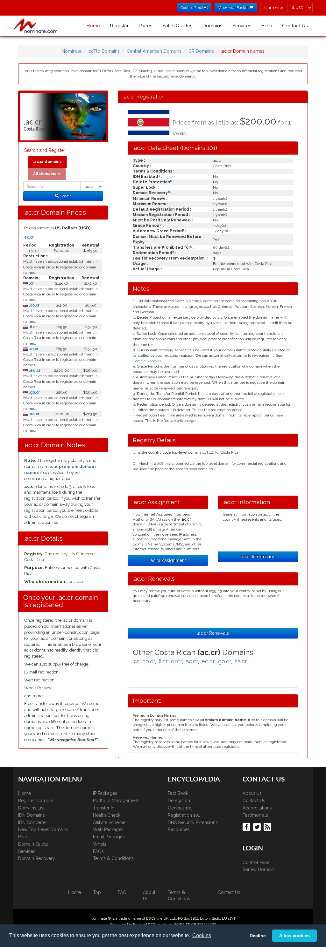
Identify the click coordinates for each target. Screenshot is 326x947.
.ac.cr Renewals (213, 633)
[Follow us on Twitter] (257, 826)
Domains (212, 26)
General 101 (180, 807)
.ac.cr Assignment (168, 560)
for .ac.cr (75, 581)
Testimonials (255, 815)
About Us (252, 793)
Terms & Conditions (113, 858)
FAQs (98, 851)
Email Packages (109, 836)
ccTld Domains (104, 51)
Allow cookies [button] (294, 935)
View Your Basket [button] (234, 7)
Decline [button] (258, 935)
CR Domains (201, 51)
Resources (179, 829)
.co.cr (33, 305)
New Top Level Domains (43, 829)
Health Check (106, 815)
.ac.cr (28, 237)
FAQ (122, 892)
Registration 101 (184, 815)
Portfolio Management (115, 800)
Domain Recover (147, 361)
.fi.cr (32, 327)
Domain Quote (33, 844)
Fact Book (178, 793)
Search (65, 196)
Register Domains (36, 800)
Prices (145, 26)
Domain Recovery (36, 858)
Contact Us (295, 26)
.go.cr (34, 392)
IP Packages (105, 793)
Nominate (72, 51)
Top (97, 892)
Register (119, 26)
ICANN (195, 524)
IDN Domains (31, 815)
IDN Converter (32, 822)
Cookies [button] (201, 935)
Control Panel (257, 862)
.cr (31, 283)
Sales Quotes (177, 26)
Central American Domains (154, 51)
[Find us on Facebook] (247, 826)
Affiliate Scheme (109, 822)
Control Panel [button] (192, 7)
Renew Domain (258, 869)
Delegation (179, 800)
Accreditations (257, 807)
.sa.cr (33, 414)
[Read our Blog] (268, 826)
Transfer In (103, 807)
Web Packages (108, 829)
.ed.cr (34, 370)
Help (266, 26)
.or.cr (33, 349)
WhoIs (99, 844)
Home (93, 26)
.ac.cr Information (257, 556)
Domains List (31, 807)
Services (241, 26)
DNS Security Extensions (193, 822)
